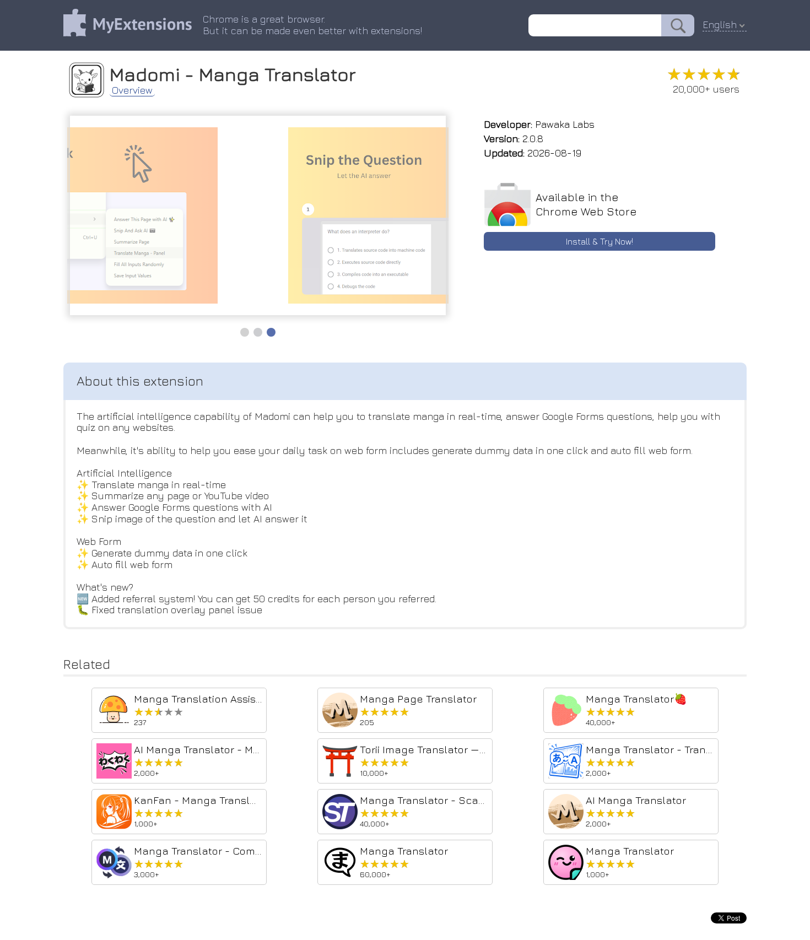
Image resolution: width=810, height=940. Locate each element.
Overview (132, 90)
